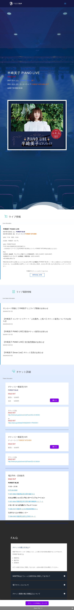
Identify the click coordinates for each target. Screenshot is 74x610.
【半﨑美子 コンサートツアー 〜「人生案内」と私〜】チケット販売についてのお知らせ (37, 319)
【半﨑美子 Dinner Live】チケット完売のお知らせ (23, 352)
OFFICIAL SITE (37, 275)
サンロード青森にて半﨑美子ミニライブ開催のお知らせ (25, 308)
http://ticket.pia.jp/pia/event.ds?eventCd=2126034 (24, 461)
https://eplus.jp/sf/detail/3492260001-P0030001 (23, 423)
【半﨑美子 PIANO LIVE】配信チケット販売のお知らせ (25, 331)
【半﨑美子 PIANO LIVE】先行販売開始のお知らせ (23, 342)
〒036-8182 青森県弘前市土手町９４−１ (22, 516)
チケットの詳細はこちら (36, 603)
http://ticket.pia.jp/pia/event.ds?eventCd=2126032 (24, 415)
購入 (54, 400)
